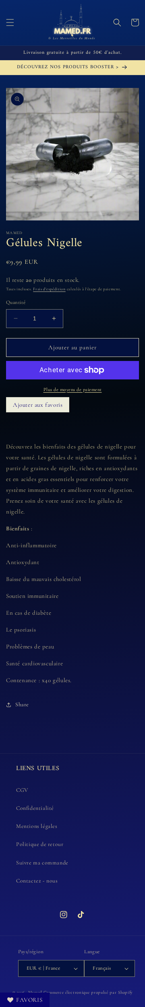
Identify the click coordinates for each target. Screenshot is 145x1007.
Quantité (15, 302)
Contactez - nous (37, 880)
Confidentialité (35, 808)
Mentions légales (37, 826)
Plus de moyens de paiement (73, 389)
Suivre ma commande (42, 862)
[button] (10, 22)
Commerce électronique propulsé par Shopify (88, 992)
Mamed (35, 992)
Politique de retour (39, 844)
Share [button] (22, 704)
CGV (22, 790)
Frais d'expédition (49, 289)
